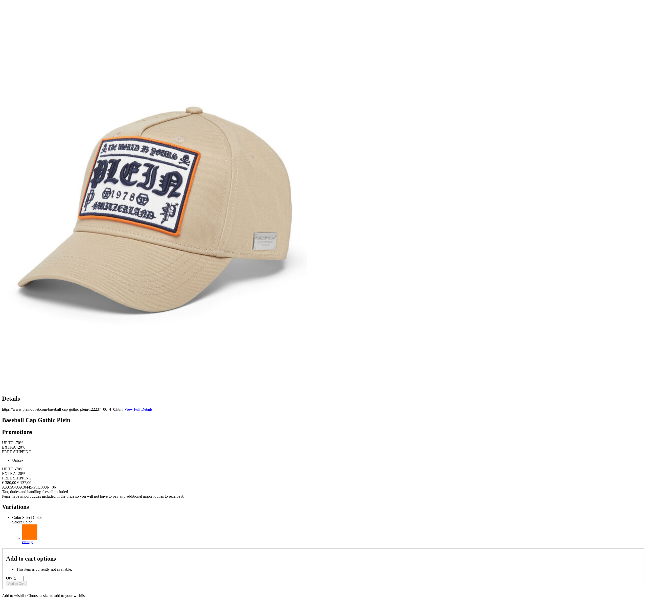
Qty (9, 578)
